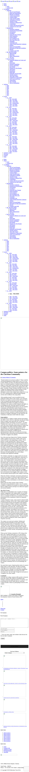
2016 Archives (7, 738)
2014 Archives (7, 741)
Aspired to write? (8, 749)
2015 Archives (7, 739)
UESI (5, 746)
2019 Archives (7, 733)
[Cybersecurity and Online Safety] (15, 696)
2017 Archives (7, 737)
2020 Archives (7, 734)
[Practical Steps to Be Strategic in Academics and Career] (15, 725)
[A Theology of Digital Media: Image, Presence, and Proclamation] (15, 667)
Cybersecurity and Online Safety (11, 697)
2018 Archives (7, 735)
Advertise (6, 752)
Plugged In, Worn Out (9, 711)
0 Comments (13, 377)
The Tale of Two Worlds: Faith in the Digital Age (15, 683)
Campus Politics (5, 377)
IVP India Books (7, 750)
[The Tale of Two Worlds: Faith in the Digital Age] (15, 682)
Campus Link (7, 748)
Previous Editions (14, 651)
